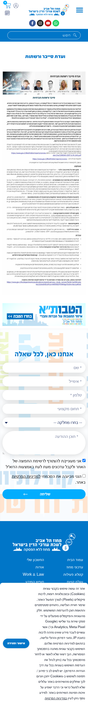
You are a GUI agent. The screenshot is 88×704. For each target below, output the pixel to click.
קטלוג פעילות (73, 575)
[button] (80, 10)
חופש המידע (34, 582)
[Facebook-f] (32, 23)
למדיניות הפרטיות (26, 476)
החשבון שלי (35, 560)
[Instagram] (40, 23)
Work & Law (33, 575)
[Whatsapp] (56, 23)
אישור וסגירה (16, 643)
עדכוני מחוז (74, 567)
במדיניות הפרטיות (56, 698)
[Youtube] (48, 23)
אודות (39, 567)
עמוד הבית (75, 560)
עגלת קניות (75, 582)
